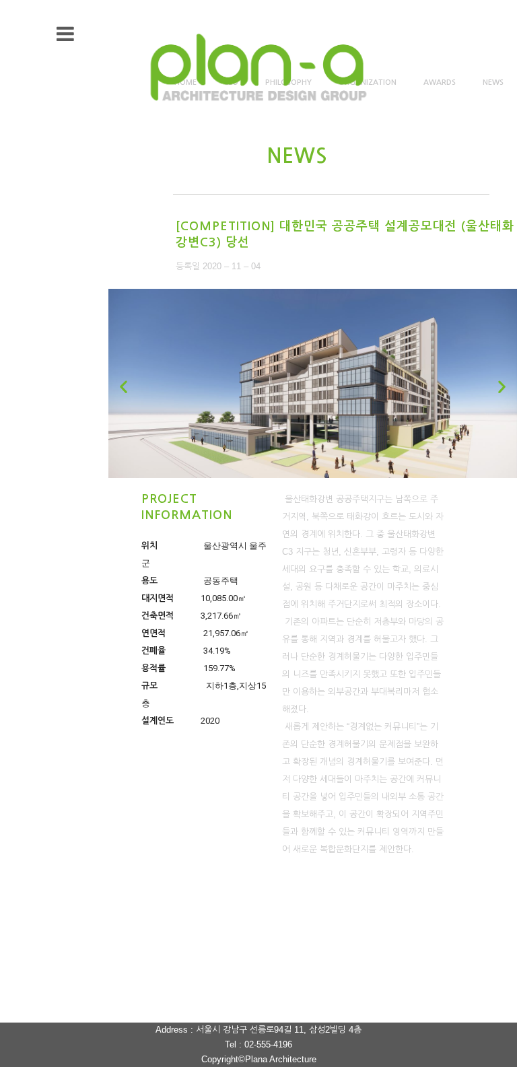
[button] (123, 386)
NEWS (493, 82)
